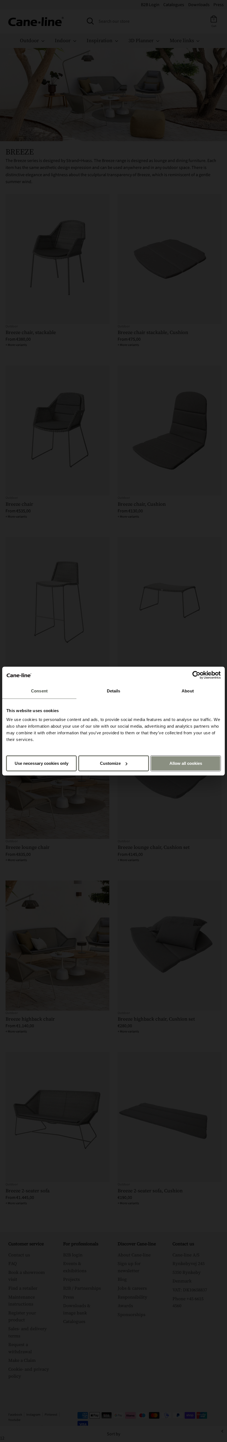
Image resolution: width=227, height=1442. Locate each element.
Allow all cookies (185, 763)
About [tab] (188, 691)
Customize (110, 763)
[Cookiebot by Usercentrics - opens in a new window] (196, 675)
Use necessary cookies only (41, 763)
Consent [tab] (39, 691)
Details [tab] (113, 691)
